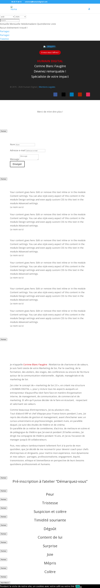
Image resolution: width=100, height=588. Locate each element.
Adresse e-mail (17, 150)
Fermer (3, 131)
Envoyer (17, 164)
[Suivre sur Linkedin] (72, 94)
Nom (12, 144)
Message (14, 159)
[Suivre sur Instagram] (88, 94)
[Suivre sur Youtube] (80, 94)
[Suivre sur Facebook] (55, 94)
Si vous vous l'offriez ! (50, 52)
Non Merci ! (5, 583)
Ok (78, 586)
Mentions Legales (47, 87)
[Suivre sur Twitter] (63, 94)
